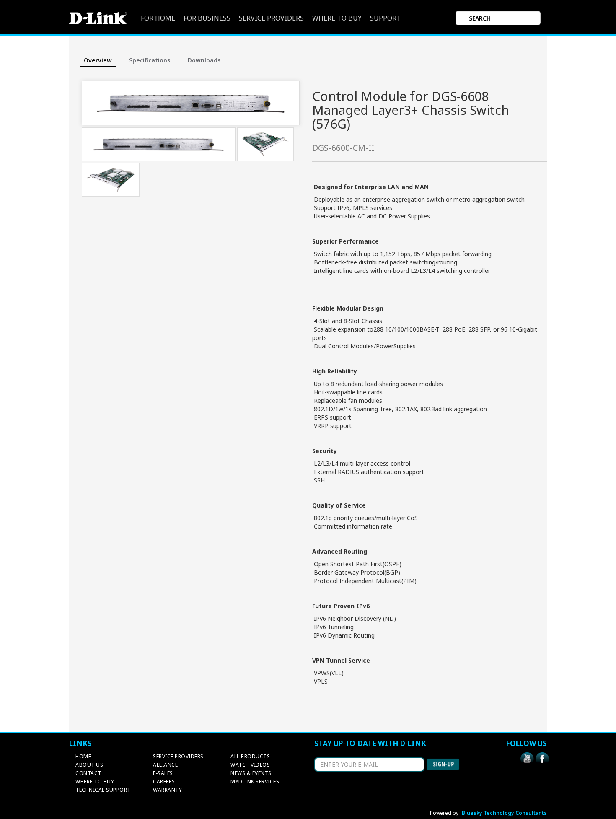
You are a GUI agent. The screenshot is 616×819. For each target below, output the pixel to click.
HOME (83, 756)
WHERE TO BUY (337, 18)
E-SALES (163, 773)
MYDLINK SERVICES (254, 781)
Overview (98, 60)
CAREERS (164, 781)
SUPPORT (385, 18)
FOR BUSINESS (207, 18)
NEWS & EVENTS (251, 773)
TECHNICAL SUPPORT (103, 789)
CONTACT (88, 773)
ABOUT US (89, 764)
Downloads (204, 60)
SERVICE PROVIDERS (271, 18)
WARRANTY (167, 789)
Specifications (149, 60)
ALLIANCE (165, 764)
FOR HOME (158, 18)
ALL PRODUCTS (250, 756)
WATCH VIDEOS (250, 764)
